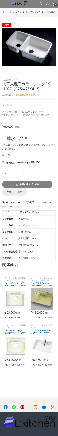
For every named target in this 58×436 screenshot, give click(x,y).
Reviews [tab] (46, 202)
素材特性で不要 (25, 251)
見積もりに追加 (14, 192)
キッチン (17, 12)
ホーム (5, 12)
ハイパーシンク (37, 278)
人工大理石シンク (9, 80)
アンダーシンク (10, 278)
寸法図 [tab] (30, 202)
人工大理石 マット (27, 238)
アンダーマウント (27, 225)
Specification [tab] (11, 202)
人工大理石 (23, 218)
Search (41, 4)
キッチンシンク (33, 12)
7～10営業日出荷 (26, 258)
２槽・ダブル (24, 231)
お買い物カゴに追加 (29, 184)
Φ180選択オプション (28, 244)
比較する (10, 105)
